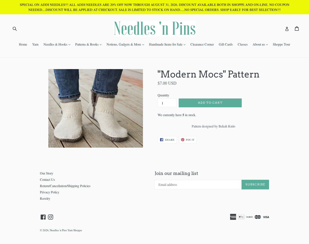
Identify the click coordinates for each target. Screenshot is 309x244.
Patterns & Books (89, 44)
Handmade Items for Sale (168, 44)
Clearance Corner (202, 44)
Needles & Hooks (58, 44)
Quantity (163, 95)
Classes (243, 44)
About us (261, 44)
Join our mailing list (176, 173)
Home (23, 44)
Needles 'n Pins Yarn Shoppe (66, 230)
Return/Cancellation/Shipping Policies (65, 186)
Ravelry (45, 198)
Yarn (35, 44)
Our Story (46, 173)
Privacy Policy (49, 192)
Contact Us (47, 179)
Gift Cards (226, 44)
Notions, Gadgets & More (126, 44)
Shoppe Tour (281, 44)
